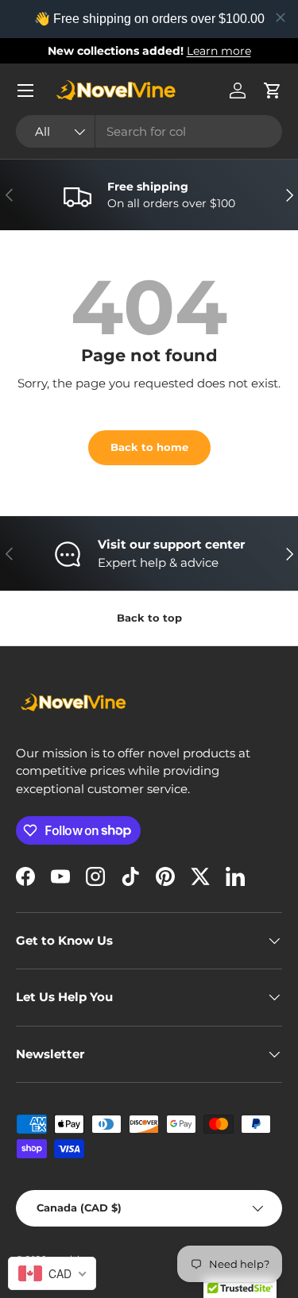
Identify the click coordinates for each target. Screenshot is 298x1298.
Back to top (149, 617)
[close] (280, 17)
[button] (272, 90)
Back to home (149, 447)
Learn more (219, 50)
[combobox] (149, 131)
